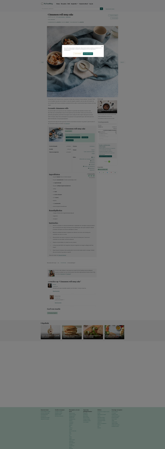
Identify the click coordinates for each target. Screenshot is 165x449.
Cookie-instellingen (77, 53)
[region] (83, 51)
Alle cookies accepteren (88, 53)
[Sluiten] (102, 46)
